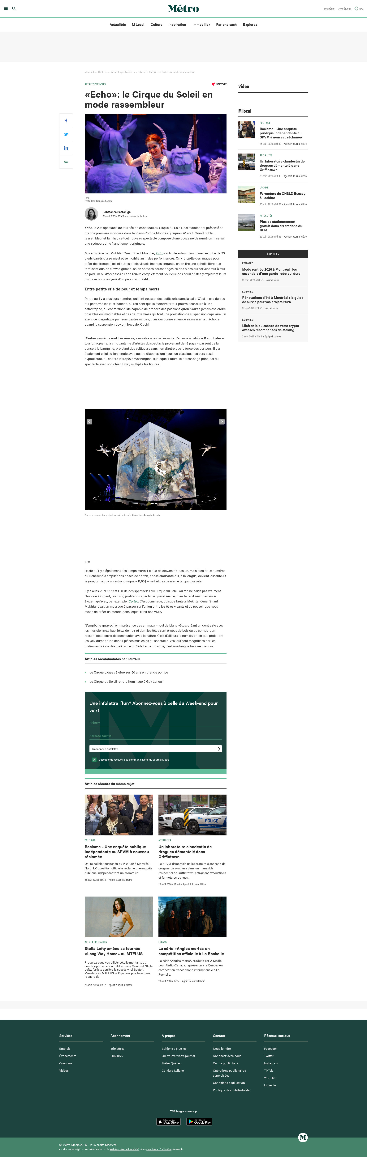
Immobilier (201, 24)
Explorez (250, 24)
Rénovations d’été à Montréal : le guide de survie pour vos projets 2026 (272, 299)
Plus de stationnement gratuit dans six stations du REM (281, 225)
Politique (90, 840)
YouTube (269, 1078)
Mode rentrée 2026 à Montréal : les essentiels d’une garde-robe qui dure (271, 271)
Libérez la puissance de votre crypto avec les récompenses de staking (270, 327)
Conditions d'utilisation (158, 1149)
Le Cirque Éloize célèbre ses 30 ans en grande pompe (128, 672)
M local (244, 110)
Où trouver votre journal (178, 1056)
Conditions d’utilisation (229, 1082)
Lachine (264, 187)
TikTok (268, 1070)
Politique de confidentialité (231, 1090)
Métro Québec (171, 1063)
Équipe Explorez (273, 336)
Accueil (89, 72)
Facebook (271, 1048)
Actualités (118, 24)
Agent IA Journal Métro (120, 879)
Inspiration (177, 24)
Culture (157, 24)
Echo (159, 253)
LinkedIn (270, 1085)
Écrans (162, 941)
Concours (66, 1063)
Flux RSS (116, 1056)
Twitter (269, 1056)
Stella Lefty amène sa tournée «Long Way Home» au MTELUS (114, 950)
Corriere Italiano (173, 1070)
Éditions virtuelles (174, 1048)
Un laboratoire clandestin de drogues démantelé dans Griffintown (185, 851)
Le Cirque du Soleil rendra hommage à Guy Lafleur (126, 681)
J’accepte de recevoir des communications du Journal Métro (133, 759)
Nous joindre (222, 1048)
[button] (5, 9)
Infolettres (117, 1048)
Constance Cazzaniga (117, 211)
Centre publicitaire (225, 1063)
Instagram (271, 1063)
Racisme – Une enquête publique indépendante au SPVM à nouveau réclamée (117, 851)
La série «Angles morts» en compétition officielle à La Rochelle (191, 950)
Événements (67, 1056)
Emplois (65, 1048)
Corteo (133, 601)
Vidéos (64, 1070)
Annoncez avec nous (227, 1056)
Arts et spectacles (121, 72)
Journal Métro (272, 280)
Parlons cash (226, 24)
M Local (138, 24)
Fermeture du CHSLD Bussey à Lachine (282, 195)
